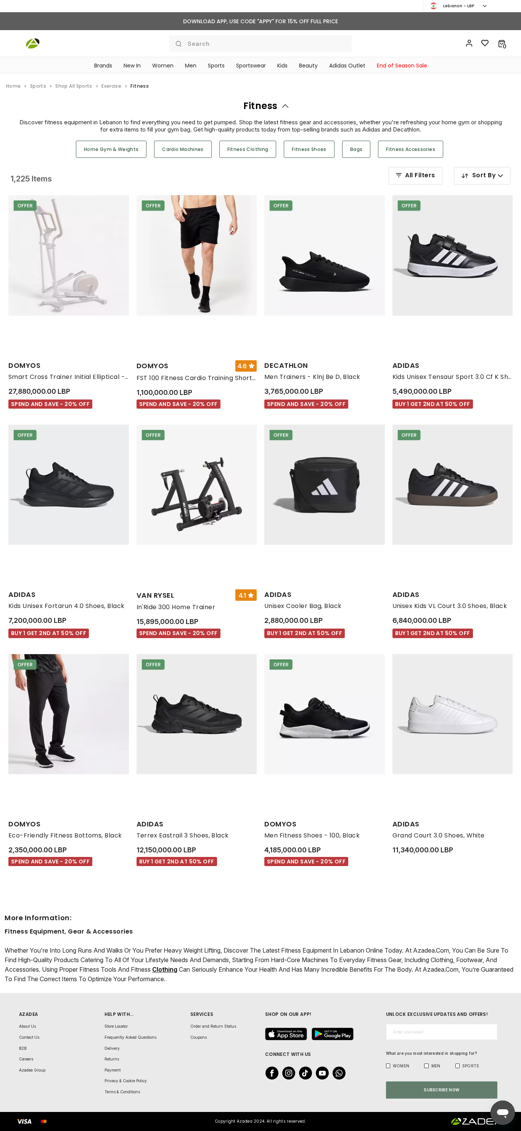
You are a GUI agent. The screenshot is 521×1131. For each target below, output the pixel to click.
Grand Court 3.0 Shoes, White (438, 835)
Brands (103, 65)
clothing (164, 969)
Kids (282, 65)
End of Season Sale (402, 65)
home (13, 86)
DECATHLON (286, 365)
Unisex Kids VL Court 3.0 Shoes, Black (449, 606)
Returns (112, 1059)
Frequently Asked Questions (130, 1037)
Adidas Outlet (347, 65)
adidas (406, 365)
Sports (216, 65)
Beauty (308, 65)
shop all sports (73, 86)
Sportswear (251, 65)
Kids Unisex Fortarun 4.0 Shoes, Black (66, 606)
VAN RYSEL (155, 595)
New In (132, 65)
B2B (23, 1048)
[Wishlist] (485, 43)
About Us (27, 1026)
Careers (26, 1059)
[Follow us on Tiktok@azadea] (303, 1073)
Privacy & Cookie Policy (126, 1080)
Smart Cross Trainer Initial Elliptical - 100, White (68, 376)
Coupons (198, 1037)
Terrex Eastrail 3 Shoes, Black (183, 835)
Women (163, 65)
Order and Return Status (213, 1026)
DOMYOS (24, 365)
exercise (111, 86)
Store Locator (116, 1026)
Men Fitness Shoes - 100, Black (312, 835)
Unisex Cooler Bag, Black (303, 606)
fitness (260, 105)
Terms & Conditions (122, 1091)
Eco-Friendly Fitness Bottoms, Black (65, 835)
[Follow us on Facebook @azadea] (269, 1073)
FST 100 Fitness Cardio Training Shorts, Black (197, 378)
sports (38, 86)
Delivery (112, 1048)
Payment (113, 1070)
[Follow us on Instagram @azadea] (286, 1073)
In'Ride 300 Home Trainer (176, 607)
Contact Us (29, 1037)
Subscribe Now (441, 1090)
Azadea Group (32, 1070)
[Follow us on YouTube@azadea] (320, 1073)
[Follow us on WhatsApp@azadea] (336, 1073)
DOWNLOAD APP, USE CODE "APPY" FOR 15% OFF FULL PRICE (260, 21)
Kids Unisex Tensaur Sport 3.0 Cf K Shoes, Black (452, 376)
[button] (502, 43)
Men (190, 65)
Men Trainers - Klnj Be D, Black (312, 376)
